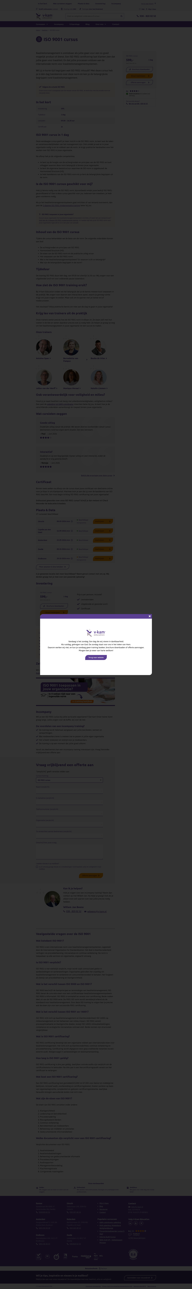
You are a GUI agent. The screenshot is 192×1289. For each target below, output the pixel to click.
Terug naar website (96, 657)
